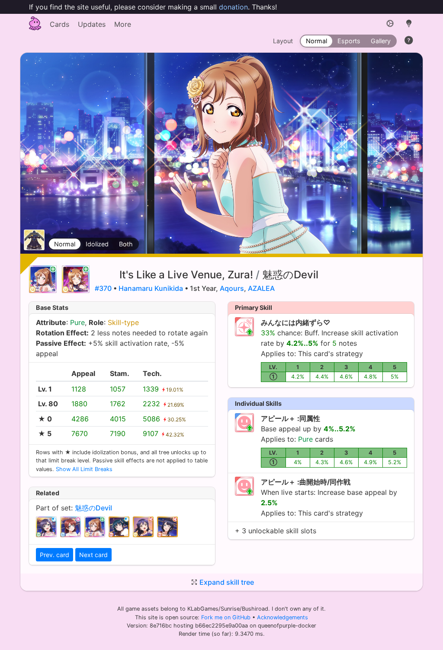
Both (126, 244)
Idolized (97, 244)
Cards (59, 24)
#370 (103, 288)
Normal (64, 244)
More (122, 24)
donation (233, 7)
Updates (92, 24)
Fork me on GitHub (226, 617)
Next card (93, 554)
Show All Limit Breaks (84, 469)
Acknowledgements (282, 617)
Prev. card (54, 554)
